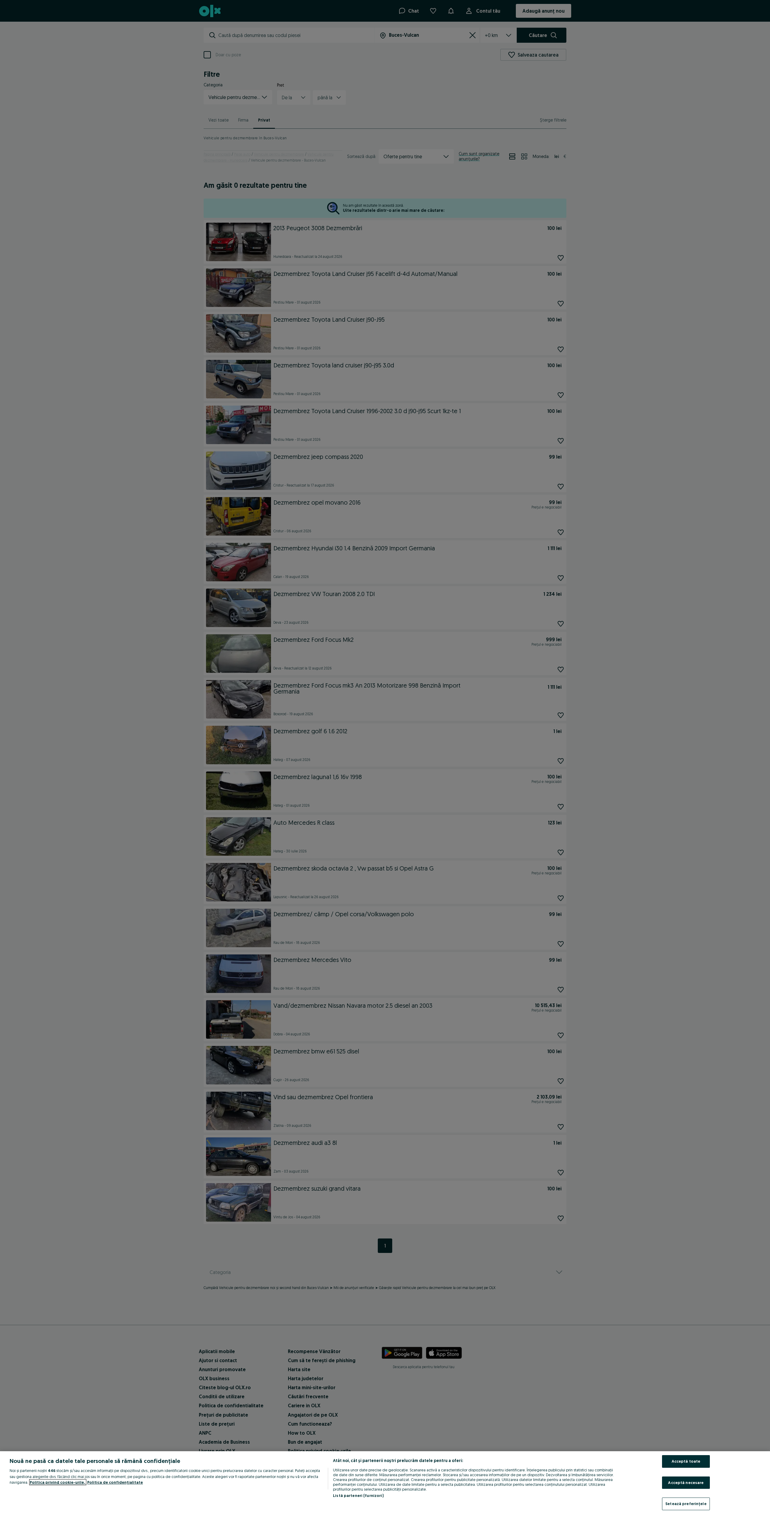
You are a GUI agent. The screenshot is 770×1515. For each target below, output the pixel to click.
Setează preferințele (686, 1503)
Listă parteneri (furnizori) (358, 1495)
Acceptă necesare (686, 1482)
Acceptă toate (686, 1461)
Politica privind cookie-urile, (58, 1482)
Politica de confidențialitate (115, 1482)
